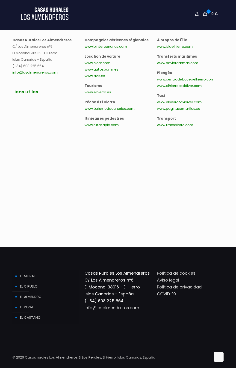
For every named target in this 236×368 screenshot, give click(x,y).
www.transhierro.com (175, 124)
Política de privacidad (179, 287)
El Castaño (30, 317)
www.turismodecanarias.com (110, 108)
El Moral (27, 275)
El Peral (26, 307)
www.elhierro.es (98, 92)
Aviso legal (168, 280)
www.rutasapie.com (102, 124)
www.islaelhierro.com (175, 46)
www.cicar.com (97, 62)
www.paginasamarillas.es (178, 108)
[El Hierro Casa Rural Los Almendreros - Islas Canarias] (44, 14)
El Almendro (30, 296)
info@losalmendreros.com (35, 72)
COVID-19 (166, 294)
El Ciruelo (29, 286)
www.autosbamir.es (101, 69)
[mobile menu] (181, 14)
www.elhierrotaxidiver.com (179, 85)
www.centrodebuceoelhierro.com (185, 79)
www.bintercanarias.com (106, 46)
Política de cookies (176, 273)
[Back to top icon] (219, 357)
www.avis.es (95, 75)
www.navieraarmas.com (177, 62)
